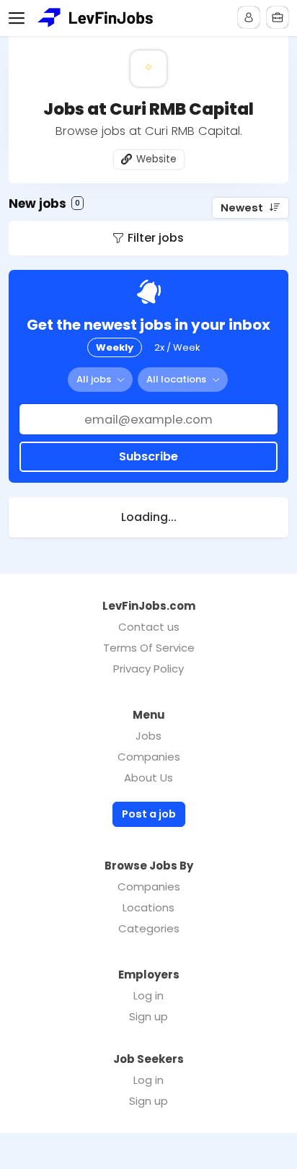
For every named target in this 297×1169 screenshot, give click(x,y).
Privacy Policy (148, 668)
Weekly (114, 347)
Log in (148, 995)
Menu (19, 18)
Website (156, 159)
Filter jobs (156, 237)
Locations (148, 907)
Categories (148, 928)
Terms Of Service (149, 647)
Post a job (149, 814)
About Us (148, 777)
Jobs (148, 735)
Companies (149, 756)
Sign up (148, 1016)
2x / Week (177, 347)
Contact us (148, 626)
